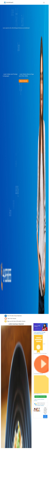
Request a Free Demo (40, 396)
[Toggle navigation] (44, 2)
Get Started (45, 416)
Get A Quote (23, 81)
